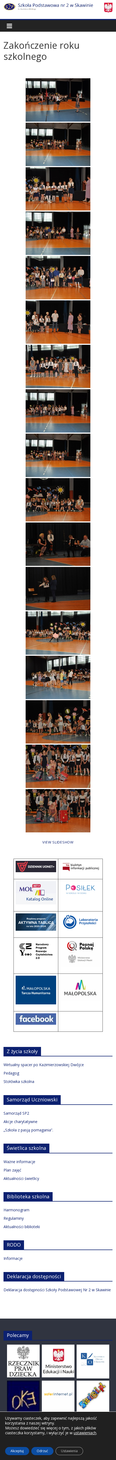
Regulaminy (14, 1218)
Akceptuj (17, 1451)
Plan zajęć (12, 1170)
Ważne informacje (19, 1161)
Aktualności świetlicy (21, 1178)
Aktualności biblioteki (22, 1226)
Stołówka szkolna (19, 1081)
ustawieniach (85, 1432)
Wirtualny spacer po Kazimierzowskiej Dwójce (44, 1064)
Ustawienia (69, 1451)
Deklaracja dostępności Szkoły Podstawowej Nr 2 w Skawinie (57, 1289)
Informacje (13, 1258)
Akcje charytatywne (20, 1121)
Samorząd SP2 (16, 1113)
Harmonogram (16, 1209)
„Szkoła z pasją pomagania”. (28, 1130)
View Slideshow (58, 842)
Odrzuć (42, 1451)
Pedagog (11, 1073)
